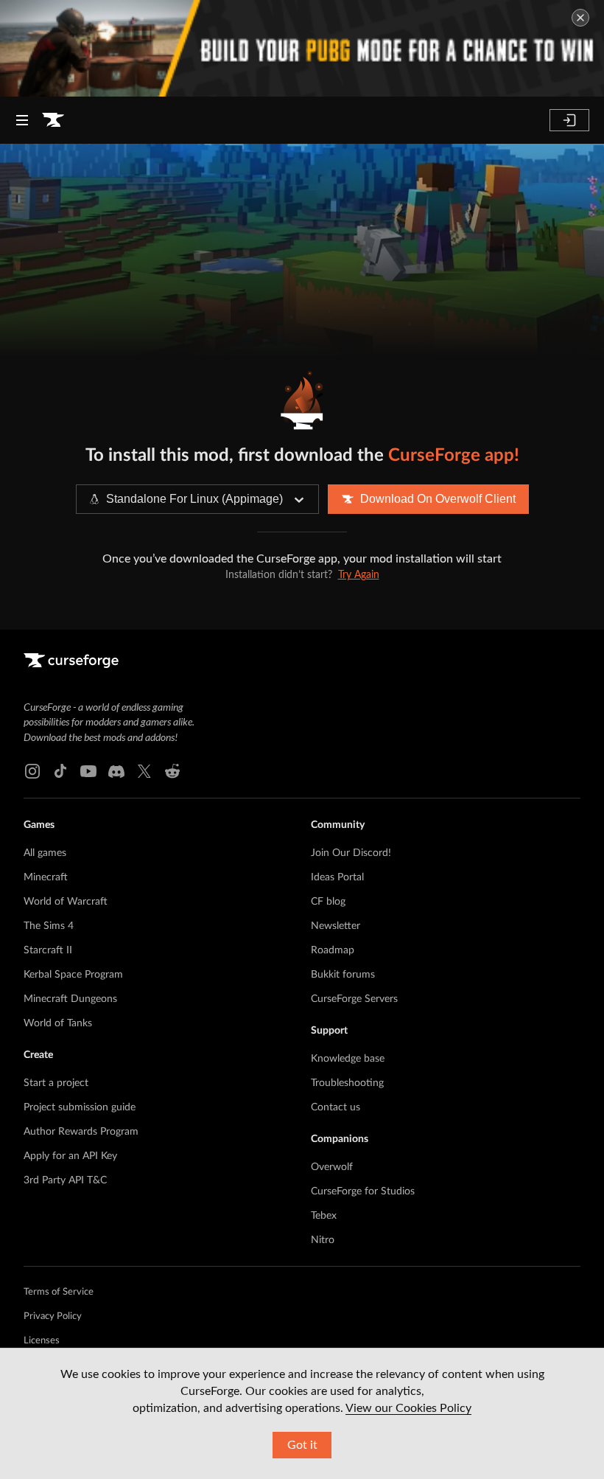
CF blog (328, 902)
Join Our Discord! (351, 853)
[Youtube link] (88, 771)
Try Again (358, 575)
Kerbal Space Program (73, 975)
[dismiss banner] (580, 18)
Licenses (42, 1341)
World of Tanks (58, 1023)
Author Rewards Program (81, 1132)
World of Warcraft (66, 902)
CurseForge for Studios (363, 1191)
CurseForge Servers (354, 999)
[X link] (144, 771)
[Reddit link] (172, 771)
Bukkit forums (343, 975)
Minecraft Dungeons (70, 999)
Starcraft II (48, 950)
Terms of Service (59, 1292)
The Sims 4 (49, 926)
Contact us (335, 1107)
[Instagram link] (32, 771)
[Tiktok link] (60, 771)
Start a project (56, 1083)
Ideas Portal (337, 877)
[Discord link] (116, 771)
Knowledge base (347, 1059)
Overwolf (332, 1167)
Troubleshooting (347, 1083)
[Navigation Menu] (22, 120)
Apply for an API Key (70, 1156)
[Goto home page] (53, 120)
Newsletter (335, 926)
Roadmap (332, 950)
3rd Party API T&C (65, 1180)
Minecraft (46, 877)
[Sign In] (569, 120)
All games (45, 853)
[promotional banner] (302, 48)
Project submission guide (80, 1107)
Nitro (322, 1240)
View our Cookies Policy (408, 1408)
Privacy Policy (53, 1316)
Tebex (324, 1216)
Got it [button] (302, 1445)
